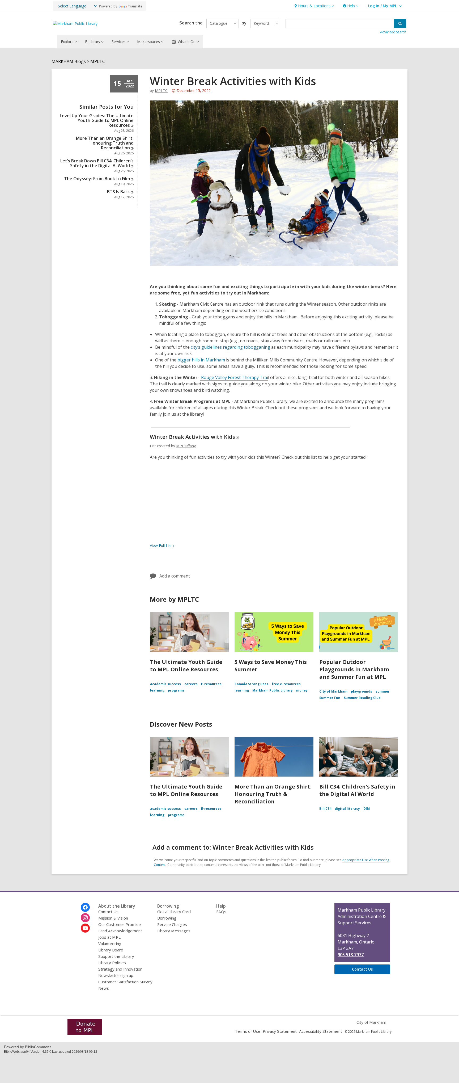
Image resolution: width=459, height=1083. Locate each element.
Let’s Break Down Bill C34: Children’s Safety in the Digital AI (97, 163)
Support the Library (116, 956)
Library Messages (173, 930)
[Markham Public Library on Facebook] (85, 907)
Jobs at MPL (109, 937)
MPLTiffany (186, 445)
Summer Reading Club (362, 698)
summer (383, 691)
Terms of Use (247, 1031)
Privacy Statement (280, 1031)
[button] (313, 6)
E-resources (211, 684)
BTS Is (118, 192)
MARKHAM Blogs (69, 61)
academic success (165, 684)
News (103, 988)
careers (191, 684)
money (302, 690)
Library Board (110, 950)
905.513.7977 (351, 955)
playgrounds (361, 691)
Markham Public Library (272, 690)
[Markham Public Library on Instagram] (85, 917)
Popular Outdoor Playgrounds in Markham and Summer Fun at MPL (354, 669)
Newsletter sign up (115, 975)
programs (176, 690)
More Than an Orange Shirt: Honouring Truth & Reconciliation (273, 794)
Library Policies (112, 962)
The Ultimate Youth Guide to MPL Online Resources (186, 665)
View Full (161, 545)
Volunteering (109, 943)
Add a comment (174, 576)
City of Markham (333, 691)
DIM (366, 808)
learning (157, 690)
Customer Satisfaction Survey (125, 981)
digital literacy (347, 808)
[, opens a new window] (84, 1033)
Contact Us (108, 911)
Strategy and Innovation (120, 969)
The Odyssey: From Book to (97, 179)
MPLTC (97, 61)
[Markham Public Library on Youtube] (85, 928)
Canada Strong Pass (251, 684)
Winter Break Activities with (192, 436)
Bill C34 (325, 808)
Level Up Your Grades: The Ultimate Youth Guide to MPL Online (97, 120)
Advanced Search (393, 32)
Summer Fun (329, 698)
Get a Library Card (174, 911)
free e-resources (286, 684)
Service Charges (172, 924)
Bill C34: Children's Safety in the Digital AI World (357, 790)
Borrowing (166, 918)
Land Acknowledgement (120, 930)
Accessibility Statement (320, 1031)
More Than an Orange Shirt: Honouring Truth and (105, 143)
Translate (135, 6)
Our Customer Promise (119, 924)
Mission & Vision (113, 918)
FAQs (221, 911)
